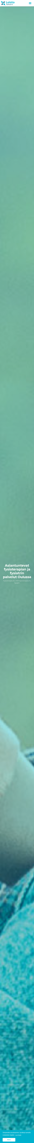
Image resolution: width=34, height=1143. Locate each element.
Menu (29, 3)
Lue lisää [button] (18, 1135)
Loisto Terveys (8, 3)
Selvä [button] (9, 1139)
